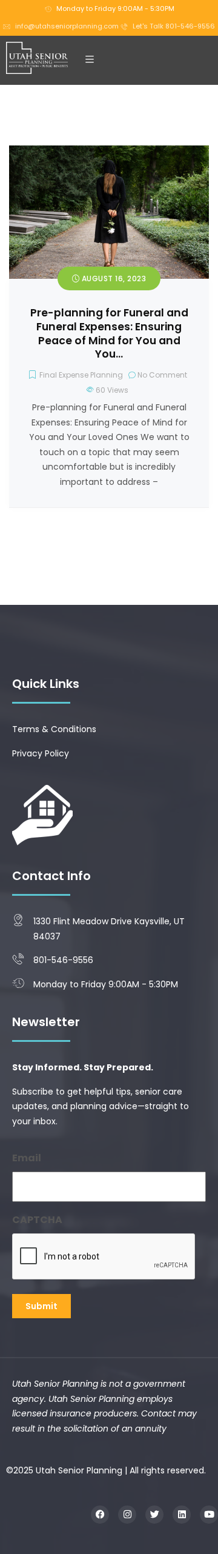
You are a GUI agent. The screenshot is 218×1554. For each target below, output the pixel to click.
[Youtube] (209, 1515)
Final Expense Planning (81, 375)
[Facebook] (100, 1515)
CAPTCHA (37, 1220)
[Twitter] (154, 1515)
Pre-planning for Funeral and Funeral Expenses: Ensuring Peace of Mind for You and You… (109, 333)
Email (26, 1158)
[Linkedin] (182, 1515)
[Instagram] (127, 1515)
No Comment (162, 375)
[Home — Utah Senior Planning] (37, 58)
